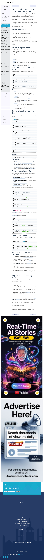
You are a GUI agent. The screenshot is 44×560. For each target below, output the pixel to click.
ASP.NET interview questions (22, 519)
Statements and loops (5, 13)
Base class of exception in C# (4, 44)
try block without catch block (4, 35)
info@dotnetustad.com (19, 542)
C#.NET (22, 505)
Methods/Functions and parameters (5, 17)
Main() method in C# (5, 101)
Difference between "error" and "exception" (5, 82)
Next (33, 6)
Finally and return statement (4, 53)
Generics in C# (5, 113)
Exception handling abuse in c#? (4, 90)
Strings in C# (5, 93)
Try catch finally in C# (5, 30)
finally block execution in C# (5, 47)
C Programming (22, 507)
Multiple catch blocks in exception (5, 38)
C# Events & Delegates (4, 123)
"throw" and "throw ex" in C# (5, 62)
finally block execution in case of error (5, 50)
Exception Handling (4, 21)
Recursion (4, 105)
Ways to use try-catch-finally (5, 56)
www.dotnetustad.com (27, 542)
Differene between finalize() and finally (5, 65)
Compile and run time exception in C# (5, 78)
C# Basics (4, 9)
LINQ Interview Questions (22, 525)
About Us (22, 535)
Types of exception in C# (5, 28)
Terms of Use (22, 531)
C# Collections (5, 116)
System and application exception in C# (5, 86)
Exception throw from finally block (5, 59)
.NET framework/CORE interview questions (22, 523)
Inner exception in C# (5, 68)
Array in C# (5, 110)
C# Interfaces (5, 119)
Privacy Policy (22, 533)
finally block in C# (4, 32)
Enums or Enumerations (4, 97)
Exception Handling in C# (5, 25)
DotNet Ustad (20, 554)
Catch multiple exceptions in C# (4, 41)
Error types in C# (4, 69)
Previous (15, 6)
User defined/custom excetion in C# (5, 75)
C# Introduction (5, 6)
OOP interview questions (22, 521)
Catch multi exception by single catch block (5, 72)
